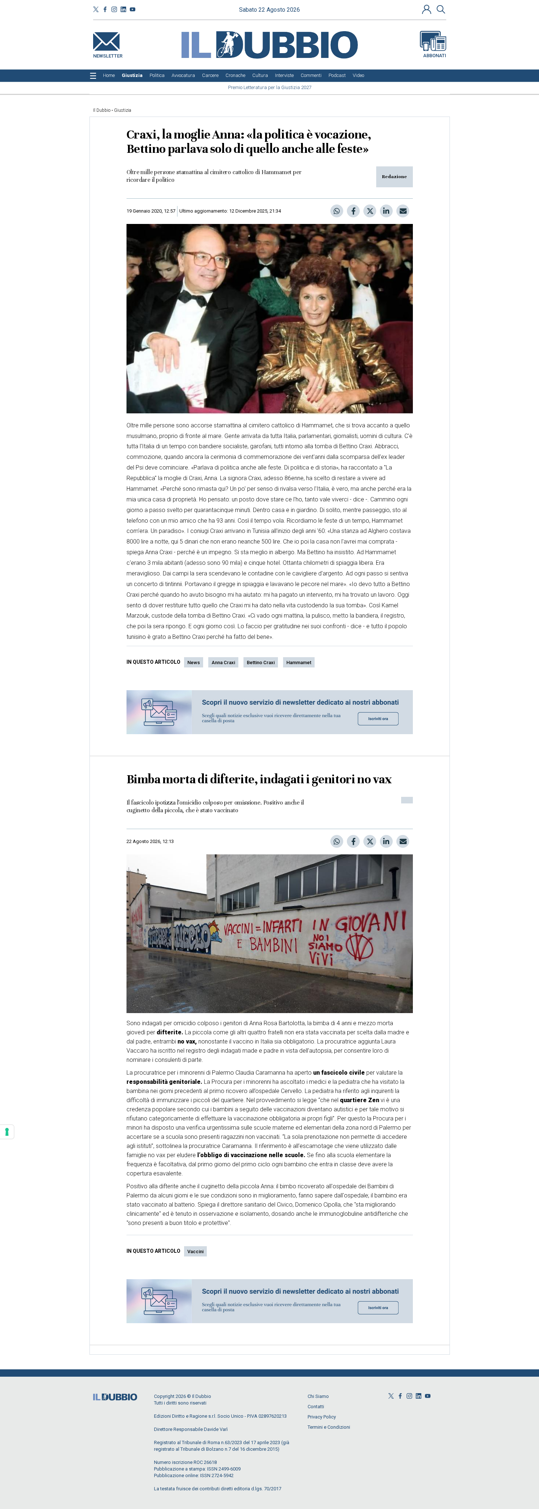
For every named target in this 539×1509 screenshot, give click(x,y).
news (193, 662)
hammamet (298, 662)
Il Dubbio (101, 110)
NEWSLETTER (107, 54)
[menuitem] (108, 75)
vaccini (195, 1251)
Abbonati (434, 55)
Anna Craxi (223, 662)
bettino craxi (261, 662)
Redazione (394, 177)
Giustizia (122, 110)
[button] (427, 9)
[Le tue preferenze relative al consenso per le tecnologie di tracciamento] (7, 1132)
